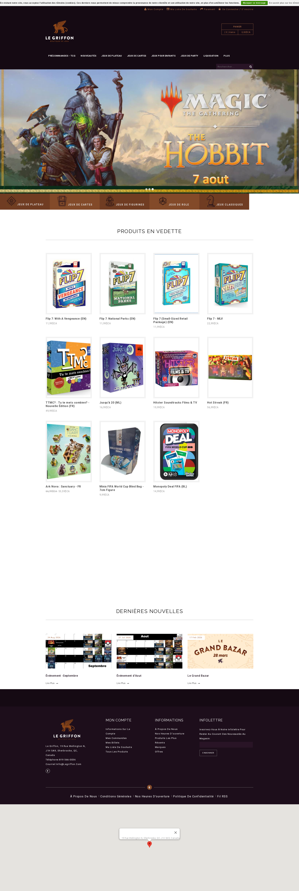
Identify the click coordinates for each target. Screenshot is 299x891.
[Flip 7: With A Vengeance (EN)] (68, 312)
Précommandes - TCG (61, 55)
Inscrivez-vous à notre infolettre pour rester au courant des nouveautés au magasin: (223, 734)
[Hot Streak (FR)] (230, 396)
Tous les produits (117, 751)
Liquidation (211, 55)
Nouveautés (88, 55)
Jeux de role (179, 204)
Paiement (209, 9)
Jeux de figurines (130, 204)
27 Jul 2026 (125, 637)
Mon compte (155, 9)
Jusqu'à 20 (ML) (110, 402)
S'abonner (208, 753)
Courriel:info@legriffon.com (63, 764)
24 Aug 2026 (54, 637)
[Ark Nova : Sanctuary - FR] (68, 480)
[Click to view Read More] (76, 651)
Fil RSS (222, 796)
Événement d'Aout (129, 675)
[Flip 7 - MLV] (230, 312)
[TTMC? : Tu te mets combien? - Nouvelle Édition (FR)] (68, 396)
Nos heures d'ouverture (169, 733)
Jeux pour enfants (163, 55)
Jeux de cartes (136, 55)
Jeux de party (189, 55)
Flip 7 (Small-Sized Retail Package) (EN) (170, 320)
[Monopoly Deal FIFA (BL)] (176, 480)
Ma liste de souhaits (183, 9)
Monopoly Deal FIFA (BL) (170, 486)
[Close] (175, 832)
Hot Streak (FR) (218, 402)
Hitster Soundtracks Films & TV (175, 402)
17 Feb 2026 (195, 637)
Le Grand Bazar (198, 675)
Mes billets (113, 742)
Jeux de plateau (111, 55)
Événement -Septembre (62, 675)
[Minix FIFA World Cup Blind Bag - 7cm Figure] (122, 480)
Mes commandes (116, 738)
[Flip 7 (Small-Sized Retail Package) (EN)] (176, 312)
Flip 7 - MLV (215, 318)
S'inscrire (247, 9)
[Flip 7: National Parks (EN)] (122, 312)
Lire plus (50, 683)
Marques (160, 747)
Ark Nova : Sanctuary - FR (63, 486)
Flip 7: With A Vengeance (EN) (66, 318)
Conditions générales (116, 796)
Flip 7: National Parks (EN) (117, 318)
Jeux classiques (229, 204)
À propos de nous (166, 729)
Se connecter (230, 9)
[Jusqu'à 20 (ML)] (122, 396)
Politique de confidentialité (193, 796)
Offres (159, 751)
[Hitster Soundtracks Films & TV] (176, 396)
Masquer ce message (254, 3)
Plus (227, 55)
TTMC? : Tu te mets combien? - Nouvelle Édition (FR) (67, 404)
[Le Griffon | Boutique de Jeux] (59, 31)
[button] (149, 844)
